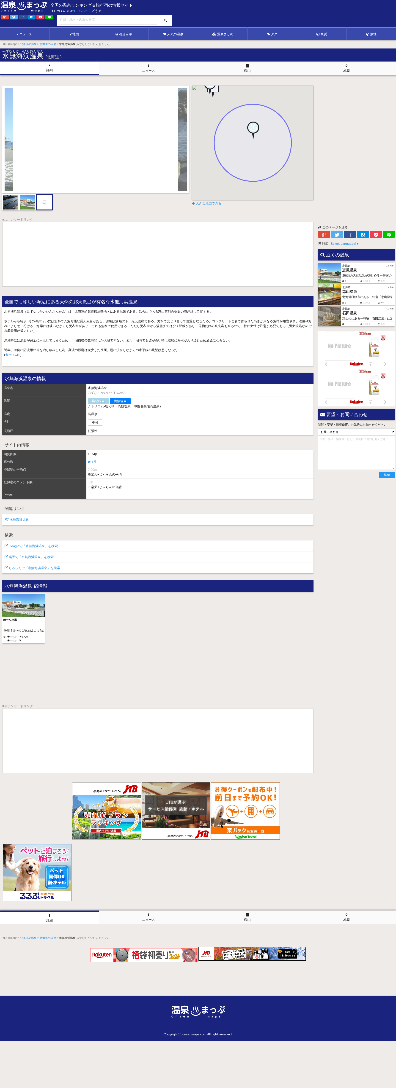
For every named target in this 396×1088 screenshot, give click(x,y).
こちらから (84, 11)
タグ (274, 34)
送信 (387, 475)
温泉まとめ (225, 34)
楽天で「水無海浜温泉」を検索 (31, 557)
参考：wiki (12, 355)
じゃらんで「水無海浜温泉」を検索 (34, 568)
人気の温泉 (175, 34)
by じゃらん (166, 186)
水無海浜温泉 (19, 519)
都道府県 (125, 34)
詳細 (49, 70)
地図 (75, 34)
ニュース (25, 34)
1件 (94, 462)
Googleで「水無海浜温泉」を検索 (33, 546)
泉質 (324, 34)
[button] (253, 133)
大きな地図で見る (208, 203)
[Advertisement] (302, 13)
